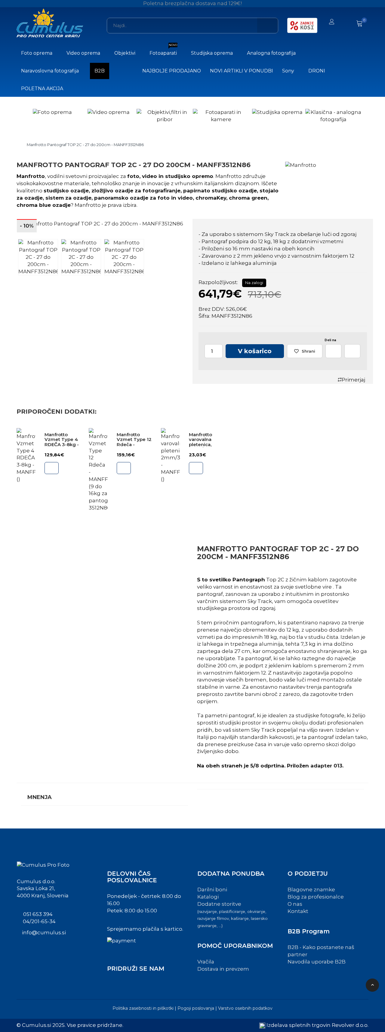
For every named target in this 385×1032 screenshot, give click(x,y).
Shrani (308, 351)
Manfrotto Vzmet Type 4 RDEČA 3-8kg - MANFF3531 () (62, 442)
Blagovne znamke (311, 890)
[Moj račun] (332, 22)
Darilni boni (212, 890)
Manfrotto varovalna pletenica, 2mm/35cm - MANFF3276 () (205, 444)
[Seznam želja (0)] (346, 22)
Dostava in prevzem (223, 969)
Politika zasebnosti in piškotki (143, 1008)
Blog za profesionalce (316, 897)
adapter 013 (326, 766)
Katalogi (208, 897)
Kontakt (298, 911)
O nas (295, 904)
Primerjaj (353, 380)
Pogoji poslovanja (195, 1008)
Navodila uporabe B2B (317, 962)
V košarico (255, 351)
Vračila (205, 962)
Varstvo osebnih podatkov (245, 1008)
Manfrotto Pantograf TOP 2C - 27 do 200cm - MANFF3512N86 (85, 144)
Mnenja (39, 797)
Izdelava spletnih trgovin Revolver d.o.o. (317, 1025)
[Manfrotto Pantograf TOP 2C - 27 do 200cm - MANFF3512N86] (102, 224)
